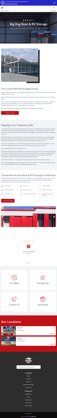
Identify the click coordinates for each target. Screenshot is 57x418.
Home (28, 376)
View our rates (10, 113)
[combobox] (28, 367)
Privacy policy (28, 413)
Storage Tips (28, 400)
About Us (28, 382)
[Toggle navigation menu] (54, 8)
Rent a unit (53, 11)
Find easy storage (8, 201)
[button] (41, 34)
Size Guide (28, 403)
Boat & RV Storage (28, 384)
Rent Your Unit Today (11, 4)
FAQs (28, 397)
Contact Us (28, 387)
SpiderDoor (28, 394)
